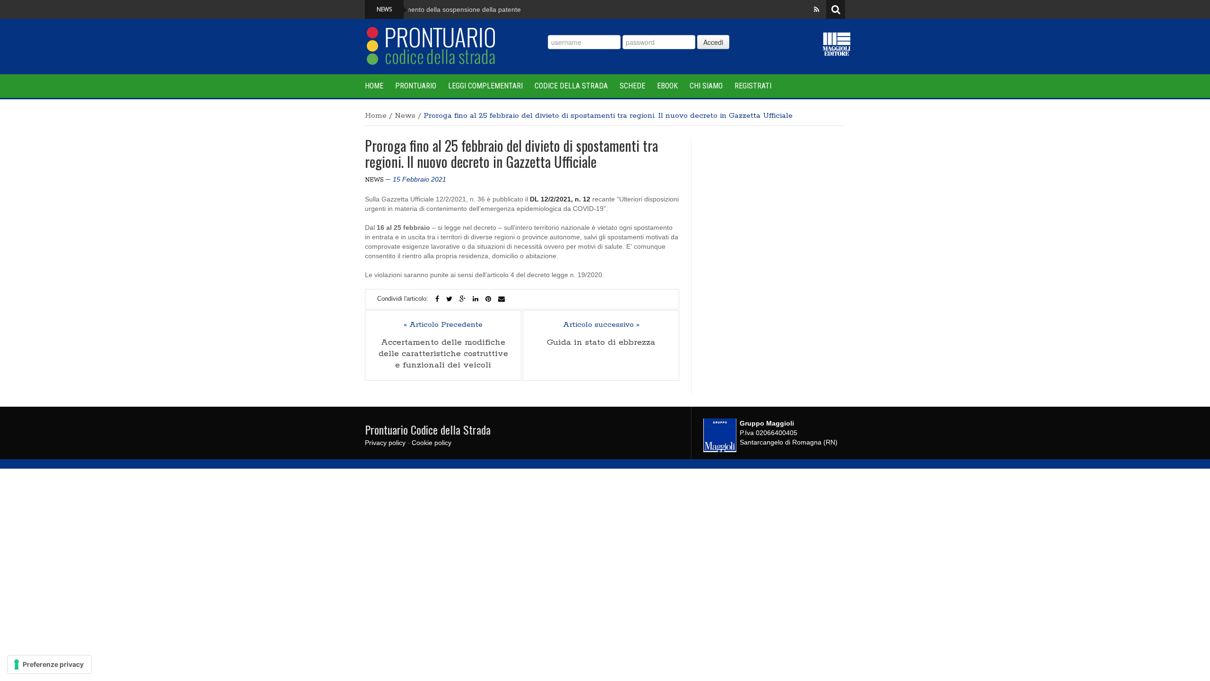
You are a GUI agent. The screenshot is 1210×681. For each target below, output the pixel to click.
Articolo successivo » (601, 325)
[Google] (462, 299)
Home (374, 85)
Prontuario (415, 85)
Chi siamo (706, 85)
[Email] (501, 299)
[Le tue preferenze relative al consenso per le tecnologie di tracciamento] (49, 664)
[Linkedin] (475, 299)
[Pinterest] (488, 299)
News (405, 116)
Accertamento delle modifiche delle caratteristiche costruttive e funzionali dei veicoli (443, 353)
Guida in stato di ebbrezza (601, 342)
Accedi (713, 42)
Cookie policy (431, 442)
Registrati (753, 85)
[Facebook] (437, 299)
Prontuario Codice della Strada (428, 429)
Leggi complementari (485, 85)
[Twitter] (449, 299)
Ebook (667, 85)
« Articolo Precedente (443, 325)
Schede (632, 85)
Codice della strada (571, 85)
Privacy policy (385, 442)
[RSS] (816, 9)
